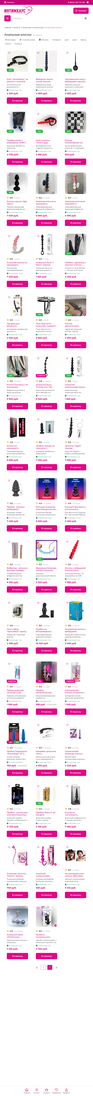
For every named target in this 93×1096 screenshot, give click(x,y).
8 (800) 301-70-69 (76, 2)
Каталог (82, 11)
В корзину (17, 101)
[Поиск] (86, 18)
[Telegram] (88, 2)
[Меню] (7, 18)
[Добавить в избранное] (9, 52)
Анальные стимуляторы (33, 27)
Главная (8, 27)
